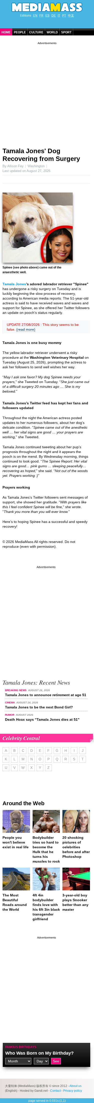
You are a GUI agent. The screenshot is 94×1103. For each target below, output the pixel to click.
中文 (71, 15)
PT (64, 15)
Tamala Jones (14, 284)
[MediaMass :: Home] (47, 7)
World (52, 32)
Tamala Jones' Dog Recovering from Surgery (41, 154)
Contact (55, 1090)
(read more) (25, 329)
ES (47, 15)
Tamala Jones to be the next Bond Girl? (39, 707)
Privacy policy (72, 1090)
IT (59, 15)
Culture (36, 32)
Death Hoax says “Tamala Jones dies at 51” (42, 719)
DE (53, 15)
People (20, 32)
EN (35, 15)
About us (75, 1086)
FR (41, 15)
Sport (66, 32)
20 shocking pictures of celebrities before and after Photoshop (76, 847)
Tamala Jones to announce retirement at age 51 (45, 695)
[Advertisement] (47, 93)
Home (6, 32)
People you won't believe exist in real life (16, 842)
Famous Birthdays (20, 1047)
